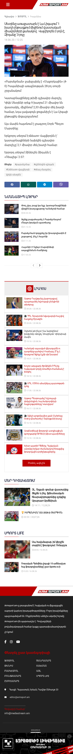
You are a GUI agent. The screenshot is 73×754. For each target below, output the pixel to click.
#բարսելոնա (22, 164)
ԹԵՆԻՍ (8, 665)
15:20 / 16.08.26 (30, 571)
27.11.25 (27, 241)
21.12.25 (27, 227)
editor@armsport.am (20, 697)
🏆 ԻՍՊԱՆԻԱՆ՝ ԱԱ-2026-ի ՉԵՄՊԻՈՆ (42, 512)
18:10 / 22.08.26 (33, 376)
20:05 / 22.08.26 (33, 323)
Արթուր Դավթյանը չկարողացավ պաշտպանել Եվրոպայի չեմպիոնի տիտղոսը (41, 301)
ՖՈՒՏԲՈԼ (22, 16)
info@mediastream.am (17, 713)
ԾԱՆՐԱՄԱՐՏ (43, 660)
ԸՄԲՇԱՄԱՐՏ (11, 681)
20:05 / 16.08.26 (40, 550)
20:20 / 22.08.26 (33, 309)
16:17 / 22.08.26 (33, 408)
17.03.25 (27, 255)
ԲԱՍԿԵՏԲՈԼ (11, 671)
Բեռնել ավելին (36, 463)
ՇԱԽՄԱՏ (41, 665)
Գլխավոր (9, 16)
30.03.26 (27, 213)
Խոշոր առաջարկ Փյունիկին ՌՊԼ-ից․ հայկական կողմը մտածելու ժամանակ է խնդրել (44, 369)
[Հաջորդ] (39, 265)
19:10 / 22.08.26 (33, 341)
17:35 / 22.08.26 (33, 390)
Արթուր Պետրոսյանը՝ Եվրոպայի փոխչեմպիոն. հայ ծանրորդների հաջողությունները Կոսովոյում (40, 401)
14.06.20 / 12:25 (13, 39)
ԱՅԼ (38, 671)
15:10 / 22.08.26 (33, 438)
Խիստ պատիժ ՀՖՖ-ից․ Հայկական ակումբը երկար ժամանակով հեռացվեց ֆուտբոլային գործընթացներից (44, 449)
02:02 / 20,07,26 (31, 517)
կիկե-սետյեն (13, 174)
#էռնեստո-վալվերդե (18, 169)
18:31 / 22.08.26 (33, 359)
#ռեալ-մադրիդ (42, 169)
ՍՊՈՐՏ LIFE (42, 676)
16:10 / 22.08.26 (33, 423)
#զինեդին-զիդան (44, 164)
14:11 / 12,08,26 (42, 505)
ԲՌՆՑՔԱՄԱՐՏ (12, 676)
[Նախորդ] (33, 265)
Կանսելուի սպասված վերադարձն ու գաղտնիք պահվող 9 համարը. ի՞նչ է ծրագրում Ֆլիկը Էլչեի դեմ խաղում (42, 351)
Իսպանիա (35, 16)
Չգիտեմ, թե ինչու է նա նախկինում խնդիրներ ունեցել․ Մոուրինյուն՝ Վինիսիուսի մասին (45, 334)
